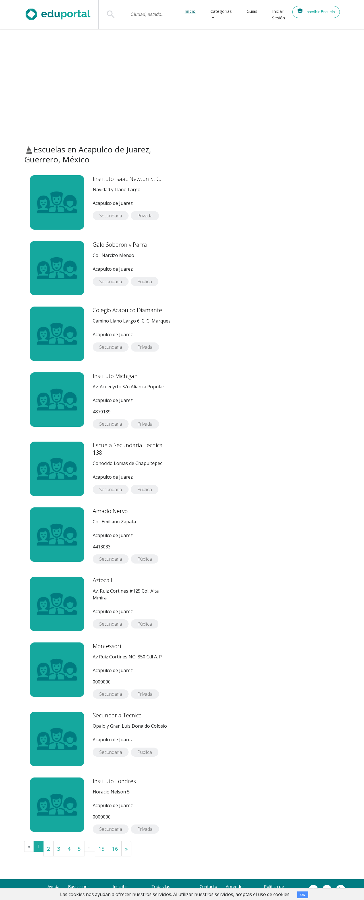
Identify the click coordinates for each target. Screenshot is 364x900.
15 (101, 848)
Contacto (208, 886)
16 (115, 848)
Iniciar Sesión (278, 14)
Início (190, 11)
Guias (252, 11)
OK (302, 895)
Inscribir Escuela (320, 11)
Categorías (221, 11)
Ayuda (53, 886)
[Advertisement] (182, 87)
